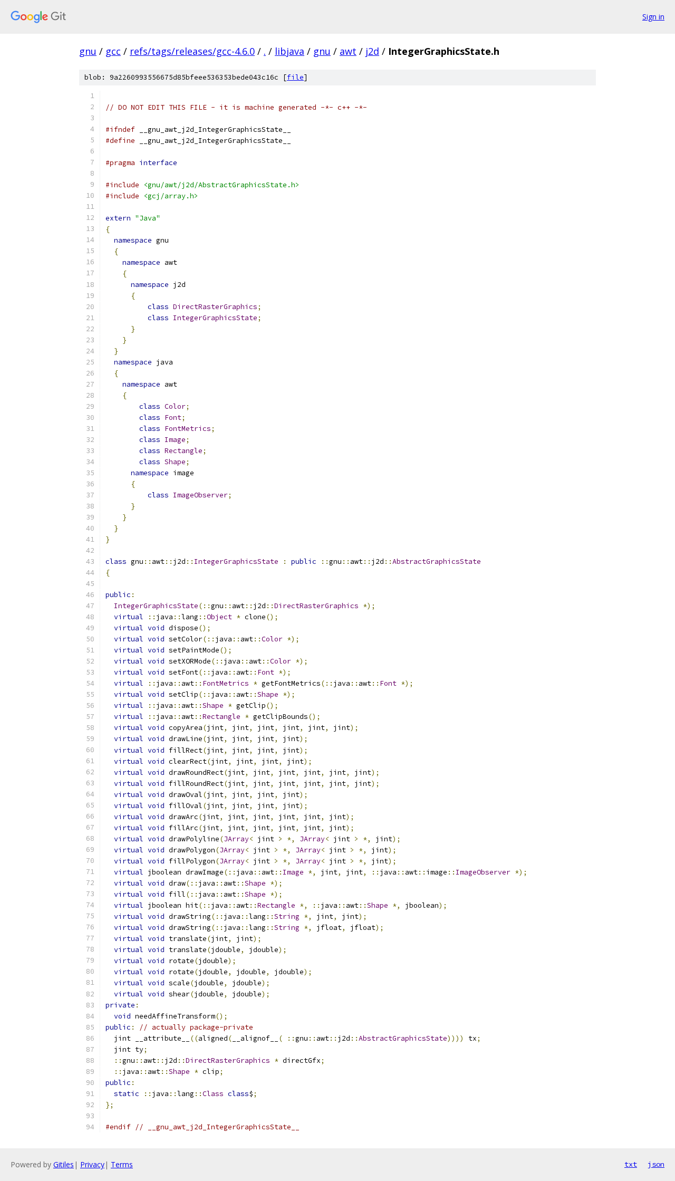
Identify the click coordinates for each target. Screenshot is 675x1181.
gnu (88, 51)
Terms (122, 1164)
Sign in (653, 17)
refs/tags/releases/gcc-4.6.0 (192, 51)
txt (630, 1164)
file (295, 77)
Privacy (92, 1164)
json (656, 1164)
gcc (113, 51)
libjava (289, 51)
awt (348, 51)
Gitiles (63, 1164)
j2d (372, 51)
